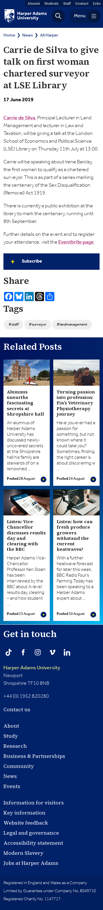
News (27, 35)
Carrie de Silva (19, 118)
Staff (67, 3)
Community (18, 766)
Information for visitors (33, 802)
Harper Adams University (31, 668)
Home (9, 35)
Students (51, 3)
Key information (24, 812)
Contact (81, 3)
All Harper (49, 35)
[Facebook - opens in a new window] (23, 652)
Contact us (16, 709)
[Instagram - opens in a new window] (38, 652)
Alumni (33, 3)
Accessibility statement (33, 842)
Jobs (97, 3)
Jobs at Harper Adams (30, 863)
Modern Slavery (23, 853)
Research (15, 746)
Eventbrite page (76, 242)
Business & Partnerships (34, 756)
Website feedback (25, 822)
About (11, 725)
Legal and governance (31, 832)
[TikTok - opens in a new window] (9, 652)
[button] (58, 16)
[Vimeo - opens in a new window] (52, 652)
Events (11, 786)
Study (10, 735)
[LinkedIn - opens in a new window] (67, 652)
